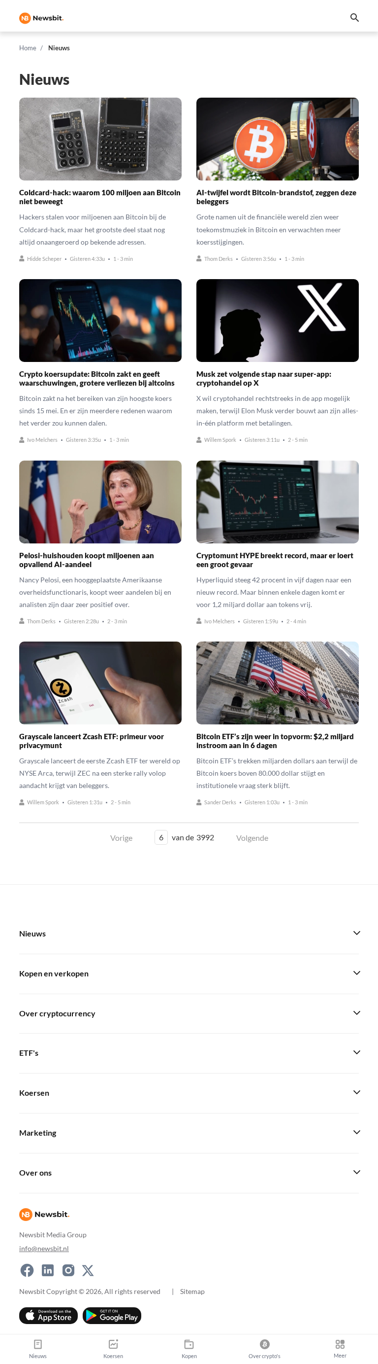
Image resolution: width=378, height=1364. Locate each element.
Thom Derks (218, 258)
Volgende (252, 837)
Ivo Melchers (42, 440)
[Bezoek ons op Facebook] (27, 1270)
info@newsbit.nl (44, 1248)
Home (27, 48)
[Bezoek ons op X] (87, 1270)
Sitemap (192, 1291)
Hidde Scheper (44, 258)
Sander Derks (220, 802)
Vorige (121, 837)
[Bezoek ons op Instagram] (68, 1270)
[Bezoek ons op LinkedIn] (48, 1270)
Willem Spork (220, 440)
